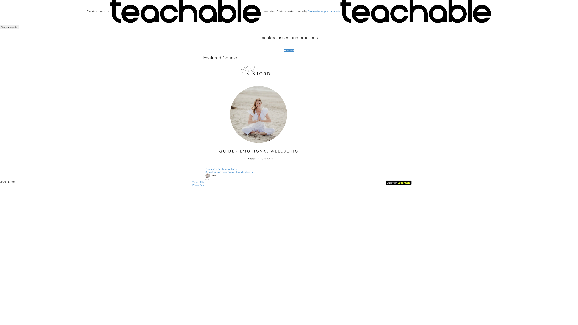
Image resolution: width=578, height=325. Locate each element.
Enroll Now (289, 50)
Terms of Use (198, 182)
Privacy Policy (198, 185)
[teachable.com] (185, 11)
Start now (312, 11)
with (328, 11)
